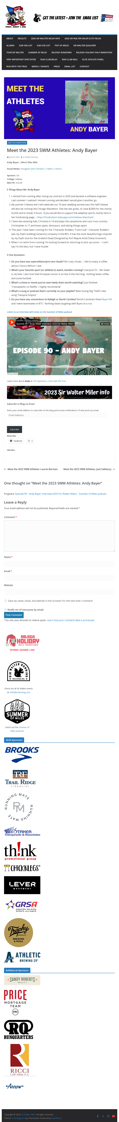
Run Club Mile (69, 59)
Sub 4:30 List (43, 45)
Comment (10, 517)
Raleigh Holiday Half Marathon (94, 52)
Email (8, 571)
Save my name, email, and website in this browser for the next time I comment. (50, 600)
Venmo (58, 168)
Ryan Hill (107, 299)
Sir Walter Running (30, 157)
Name (8, 557)
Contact (84, 66)
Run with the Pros (16, 66)
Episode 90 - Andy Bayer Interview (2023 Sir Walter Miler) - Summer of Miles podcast (60, 493)
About (9, 38)
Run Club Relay (48, 59)
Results (22, 38)
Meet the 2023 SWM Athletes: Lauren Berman (33, 469)
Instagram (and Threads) (32, 168)
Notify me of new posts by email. (26, 609)
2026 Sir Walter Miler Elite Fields (83, 38)
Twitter (49, 168)
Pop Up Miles (62, 45)
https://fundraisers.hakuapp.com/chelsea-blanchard (65, 217)
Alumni (10, 45)
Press (57, 66)
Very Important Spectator (21, 59)
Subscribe (14, 429)
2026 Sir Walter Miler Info (45, 38)
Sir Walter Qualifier (84, 45)
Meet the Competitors (17, 143)
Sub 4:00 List (25, 45)
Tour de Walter (15, 52)
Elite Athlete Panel (93, 59)
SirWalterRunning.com (20, 692)
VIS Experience (40, 381)
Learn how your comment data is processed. (71, 620)
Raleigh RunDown (62, 52)
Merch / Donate (40, 66)
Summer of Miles (37, 52)
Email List (69, 66)
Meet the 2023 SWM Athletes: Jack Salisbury (87, 469)
